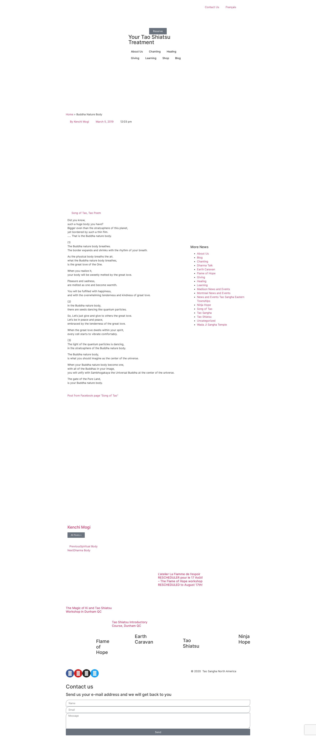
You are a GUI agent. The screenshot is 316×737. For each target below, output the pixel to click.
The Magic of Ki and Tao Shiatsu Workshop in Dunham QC (89, 609)
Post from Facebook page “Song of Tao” (92, 395)
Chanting (202, 261)
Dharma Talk (205, 265)
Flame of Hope (206, 273)
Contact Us (212, 7)
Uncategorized (206, 320)
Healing (201, 281)
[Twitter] (95, 673)
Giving (201, 277)
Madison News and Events (213, 289)
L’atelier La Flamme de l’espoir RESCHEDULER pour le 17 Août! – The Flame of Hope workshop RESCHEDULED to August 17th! (180, 579)
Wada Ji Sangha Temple (212, 324)
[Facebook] (70, 673)
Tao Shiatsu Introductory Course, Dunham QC (129, 623)
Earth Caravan (206, 269)
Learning (202, 285)
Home (69, 114)
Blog (200, 257)
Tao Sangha (204, 312)
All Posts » (76, 535)
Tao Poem (94, 213)
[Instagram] (86, 673)
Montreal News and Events (213, 293)
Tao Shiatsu (204, 316)
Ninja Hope (204, 304)
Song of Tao (79, 213)
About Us (203, 253)
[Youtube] (78, 673)
